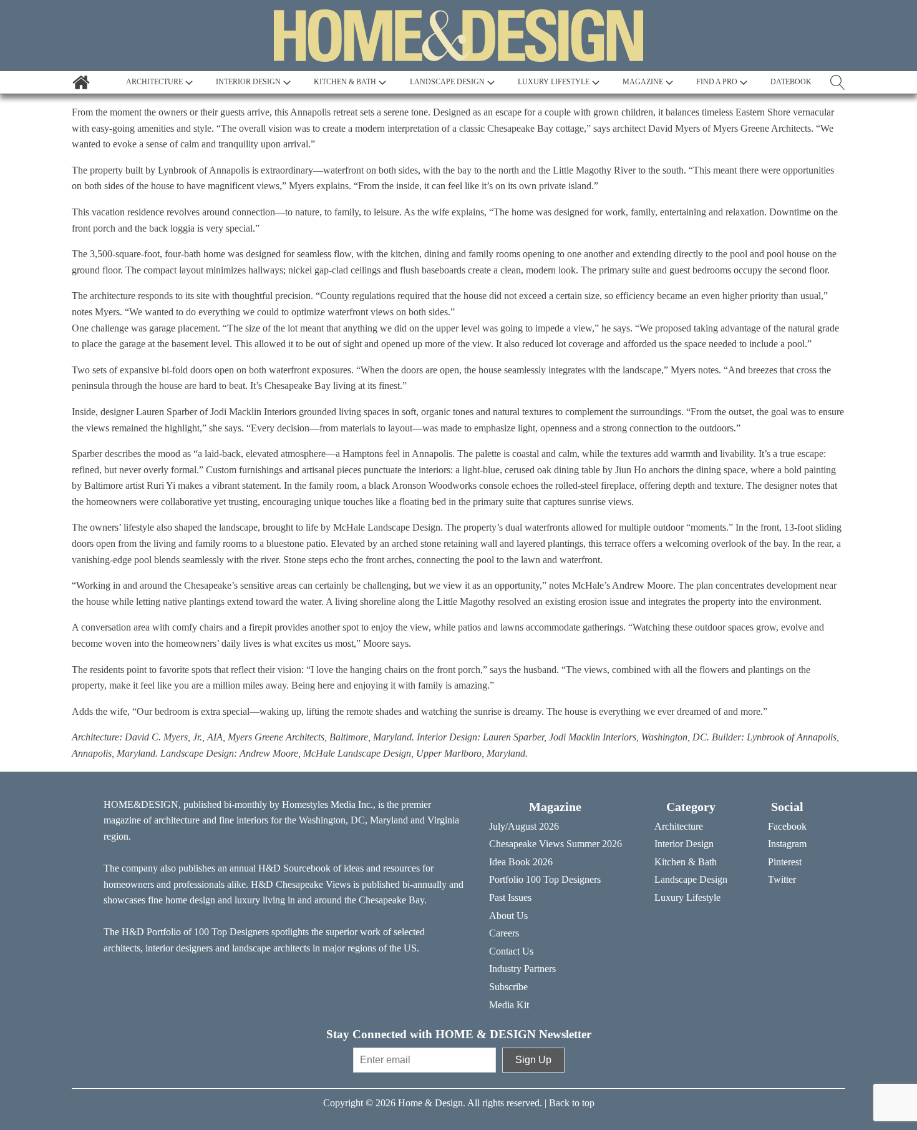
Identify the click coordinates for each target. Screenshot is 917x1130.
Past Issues (510, 897)
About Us (508, 915)
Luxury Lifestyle (687, 897)
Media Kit (509, 1005)
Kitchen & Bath (685, 862)
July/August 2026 (524, 826)
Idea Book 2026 (521, 862)
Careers (504, 933)
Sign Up (533, 1059)
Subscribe (508, 986)
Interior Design (684, 843)
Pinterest (785, 862)
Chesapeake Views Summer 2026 (555, 843)
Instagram (787, 843)
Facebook (787, 826)
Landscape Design (690, 879)
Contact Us (511, 951)
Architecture (678, 826)
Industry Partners (522, 968)
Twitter (782, 879)
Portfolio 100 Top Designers (545, 879)
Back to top (571, 1103)
